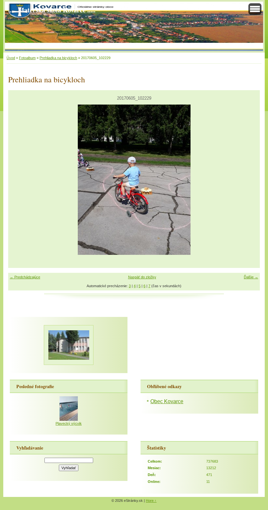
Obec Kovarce (166, 401)
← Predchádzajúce (25, 277)
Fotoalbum (27, 58)
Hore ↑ (151, 500)
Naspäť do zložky (142, 277)
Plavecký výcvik (69, 423)
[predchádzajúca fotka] (18, 180)
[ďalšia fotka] (249, 180)
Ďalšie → (251, 277)
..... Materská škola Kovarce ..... (51, 10)
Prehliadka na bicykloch (58, 58)
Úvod (11, 58)
